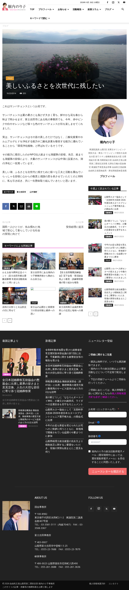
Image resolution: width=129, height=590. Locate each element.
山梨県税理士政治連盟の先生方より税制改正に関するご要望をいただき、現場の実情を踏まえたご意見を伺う (115, 295)
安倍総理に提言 (75, 226)
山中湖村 (33, 192)
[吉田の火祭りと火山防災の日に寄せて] (14, 295)
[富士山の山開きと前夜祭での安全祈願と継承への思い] (43, 295)
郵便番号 (93, 436)
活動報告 (77, 9)
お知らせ (62, 9)
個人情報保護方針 (97, 583)
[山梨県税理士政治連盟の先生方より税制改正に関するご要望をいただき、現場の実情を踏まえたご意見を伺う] (95, 292)
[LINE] (36, 206)
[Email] (21, 206)
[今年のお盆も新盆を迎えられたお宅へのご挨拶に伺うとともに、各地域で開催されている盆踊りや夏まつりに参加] (95, 248)
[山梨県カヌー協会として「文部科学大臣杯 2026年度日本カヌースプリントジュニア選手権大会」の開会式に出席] (95, 200)
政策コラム (93, 9)
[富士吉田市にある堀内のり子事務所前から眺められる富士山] (43, 261)
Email (91, 422)
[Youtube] (124, 2)
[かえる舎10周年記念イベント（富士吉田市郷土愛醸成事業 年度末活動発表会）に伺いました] (14, 261)
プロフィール (45, 9)
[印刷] (29, 206)
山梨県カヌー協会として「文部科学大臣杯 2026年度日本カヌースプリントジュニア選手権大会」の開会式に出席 (115, 203)
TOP (32, 9)
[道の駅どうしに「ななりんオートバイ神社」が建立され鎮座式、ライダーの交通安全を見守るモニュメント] (95, 224)
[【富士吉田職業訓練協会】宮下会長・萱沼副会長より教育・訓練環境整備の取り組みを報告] (71, 261)
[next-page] (10, 320)
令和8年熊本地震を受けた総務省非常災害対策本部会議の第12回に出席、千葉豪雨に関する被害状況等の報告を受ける (64, 355)
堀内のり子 (107, 142)
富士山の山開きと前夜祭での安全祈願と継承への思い (43, 310)
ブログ (108, 9)
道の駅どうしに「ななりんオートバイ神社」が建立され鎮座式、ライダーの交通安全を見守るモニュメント (115, 227)
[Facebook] (107, 2)
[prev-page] (4, 320)
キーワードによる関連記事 (18, 245)
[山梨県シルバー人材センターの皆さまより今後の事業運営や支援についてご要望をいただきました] (95, 271)
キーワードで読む (38, 18)
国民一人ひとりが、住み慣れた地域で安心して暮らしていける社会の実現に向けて (21, 230)
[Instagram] (113, 2)
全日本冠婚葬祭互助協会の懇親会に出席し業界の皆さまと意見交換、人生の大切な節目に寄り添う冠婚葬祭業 (64, 371)
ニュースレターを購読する (108, 471)
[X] (118, 2)
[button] (123, 9)
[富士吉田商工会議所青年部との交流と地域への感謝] (71, 295)
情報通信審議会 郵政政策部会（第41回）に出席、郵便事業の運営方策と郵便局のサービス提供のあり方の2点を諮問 (29, 416)
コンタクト (114, 583)
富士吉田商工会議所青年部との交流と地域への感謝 (71, 310)
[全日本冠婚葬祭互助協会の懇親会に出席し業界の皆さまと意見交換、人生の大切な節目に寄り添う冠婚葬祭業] (21, 362)
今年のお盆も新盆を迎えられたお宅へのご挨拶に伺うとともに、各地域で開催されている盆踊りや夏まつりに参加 (115, 251)
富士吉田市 (21, 192)
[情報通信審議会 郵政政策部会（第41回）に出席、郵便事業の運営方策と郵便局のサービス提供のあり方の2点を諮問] (9, 413)
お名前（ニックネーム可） (102, 409)
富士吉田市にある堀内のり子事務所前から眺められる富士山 (43, 275)
